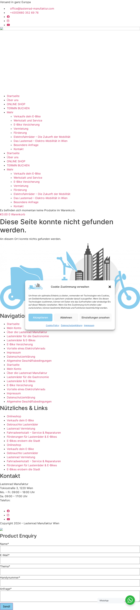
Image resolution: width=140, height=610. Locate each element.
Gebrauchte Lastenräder (22, 424)
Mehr (10, 112)
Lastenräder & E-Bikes (21, 340)
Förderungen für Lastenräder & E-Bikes (32, 436)
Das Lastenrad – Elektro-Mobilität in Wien (40, 141)
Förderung (20, 132)
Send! (6, 606)
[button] (109, 286)
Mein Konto (14, 328)
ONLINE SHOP (16, 104)
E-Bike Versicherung (27, 124)
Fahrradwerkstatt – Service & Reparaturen (34, 432)
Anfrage (6, 588)
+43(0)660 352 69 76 (25, 500)
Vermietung (21, 128)
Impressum (89, 325)
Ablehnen (66, 317)
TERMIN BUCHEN (18, 108)
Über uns (12, 100)
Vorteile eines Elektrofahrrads (26, 348)
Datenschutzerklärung (71, 325)
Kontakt (19, 149)
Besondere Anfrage (26, 145)
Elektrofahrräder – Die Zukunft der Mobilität (42, 136)
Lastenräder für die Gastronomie (28, 336)
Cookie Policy (52, 325)
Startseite (13, 96)
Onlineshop (14, 416)
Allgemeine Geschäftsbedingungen (29, 360)
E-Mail (5, 555)
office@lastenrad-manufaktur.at (30, 504)
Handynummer (10, 577)
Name (4, 543)
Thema (5, 566)
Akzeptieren (40, 317)
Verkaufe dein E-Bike (27, 116)
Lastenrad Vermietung (21, 428)
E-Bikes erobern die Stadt (23, 440)
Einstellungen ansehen (96, 317)
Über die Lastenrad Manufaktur (27, 332)
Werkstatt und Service (28, 120)
